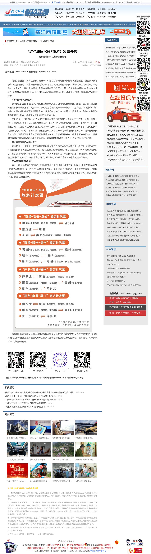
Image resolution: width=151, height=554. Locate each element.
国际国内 (112, 9)
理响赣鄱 (91, 9)
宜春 (126, 24)
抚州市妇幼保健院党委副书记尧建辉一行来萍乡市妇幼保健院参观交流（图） (40, 392)
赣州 (106, 24)
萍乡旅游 (101, 17)
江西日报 (15, 24)
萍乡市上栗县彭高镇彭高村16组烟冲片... (121, 188)
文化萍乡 (80, 17)
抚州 (122, 24)
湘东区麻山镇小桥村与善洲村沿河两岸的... (122, 191)
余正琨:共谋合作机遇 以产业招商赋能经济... (124, 211)
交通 (82, 9)
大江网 (46, 24)
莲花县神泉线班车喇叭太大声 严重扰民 (121, 195)
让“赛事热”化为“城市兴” (116, 277)
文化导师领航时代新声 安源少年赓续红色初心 (123, 68)
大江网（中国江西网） (29, 41)
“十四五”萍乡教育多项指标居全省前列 (120, 56)
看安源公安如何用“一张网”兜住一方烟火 (121, 72)
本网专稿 (70, 9)
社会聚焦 (80, 13)
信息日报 (23, 24)
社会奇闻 (112, 13)
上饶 (114, 24)
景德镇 (101, 24)
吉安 (118, 24)
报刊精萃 (77, 24)
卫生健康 (101, 13)
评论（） (97, 62)
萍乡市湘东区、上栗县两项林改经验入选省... (124, 223)
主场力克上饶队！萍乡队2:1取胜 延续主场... (124, 285)
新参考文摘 (54, 24)
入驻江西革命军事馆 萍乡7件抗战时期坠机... (124, 236)
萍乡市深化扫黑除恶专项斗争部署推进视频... (124, 215)
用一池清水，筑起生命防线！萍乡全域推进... (124, 273)
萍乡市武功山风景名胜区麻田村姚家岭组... (122, 180)
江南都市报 (31, 24)
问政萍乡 (70, 13)
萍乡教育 (91, 13)
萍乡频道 (44, 41)
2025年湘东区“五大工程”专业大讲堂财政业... (123, 60)
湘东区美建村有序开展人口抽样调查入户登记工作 (125, 77)
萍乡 (130, 24)
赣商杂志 (62, 24)
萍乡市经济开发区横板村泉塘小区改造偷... (122, 176)
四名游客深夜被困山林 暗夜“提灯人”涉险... (123, 240)
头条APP (59, 13)
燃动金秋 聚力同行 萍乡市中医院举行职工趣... (123, 48)
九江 (96, 24)
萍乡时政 (59, 17)
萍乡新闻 (59, 9)
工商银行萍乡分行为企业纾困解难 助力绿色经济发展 (29, 399)
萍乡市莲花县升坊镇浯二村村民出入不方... (122, 184)
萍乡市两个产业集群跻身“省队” (119, 268)
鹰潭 (134, 24)
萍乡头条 (136, 313)
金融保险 (112, 17)
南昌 (92, 24)
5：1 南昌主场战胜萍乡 (116, 281)
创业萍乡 (101, 9)
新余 (110, 24)
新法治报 (40, 24)
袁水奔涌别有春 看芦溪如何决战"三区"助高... (124, 232)
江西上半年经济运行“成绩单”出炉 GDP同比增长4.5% (29, 396)
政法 (78, 9)
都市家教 (70, 24)
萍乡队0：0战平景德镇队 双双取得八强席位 (124, 260)
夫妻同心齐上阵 (113, 264)
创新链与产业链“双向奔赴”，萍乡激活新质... (123, 64)
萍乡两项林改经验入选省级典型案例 (121, 256)
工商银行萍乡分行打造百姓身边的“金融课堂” (25, 403)
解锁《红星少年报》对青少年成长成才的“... (124, 227)
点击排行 (111, 40)
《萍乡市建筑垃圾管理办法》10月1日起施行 (25, 407)
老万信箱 (70, 17)
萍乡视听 (91, 17)
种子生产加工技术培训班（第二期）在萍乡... (124, 219)
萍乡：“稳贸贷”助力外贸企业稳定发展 (120, 52)
